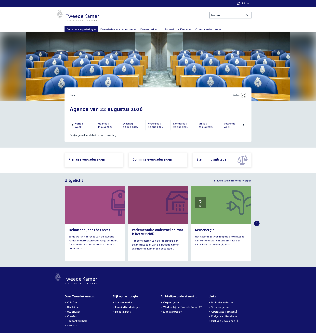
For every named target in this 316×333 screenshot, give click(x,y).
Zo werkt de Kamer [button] (177, 29)
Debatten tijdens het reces (89, 230)
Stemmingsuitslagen (212, 159)
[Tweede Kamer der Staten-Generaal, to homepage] (78, 15)
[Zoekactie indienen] (247, 15)
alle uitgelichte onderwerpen (233, 180)
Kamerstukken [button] (149, 29)
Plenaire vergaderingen (86, 159)
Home (73, 95)
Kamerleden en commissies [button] (117, 29)
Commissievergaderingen (152, 159)
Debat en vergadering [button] (80, 29)
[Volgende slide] (257, 223)
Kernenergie (204, 230)
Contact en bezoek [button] (207, 29)
